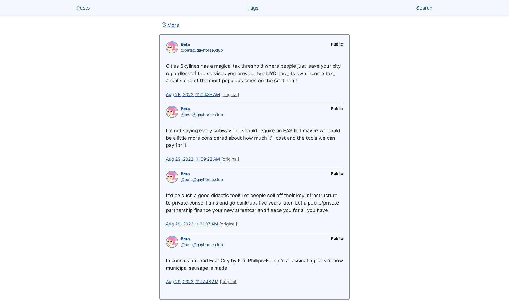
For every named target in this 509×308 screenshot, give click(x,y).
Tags (252, 8)
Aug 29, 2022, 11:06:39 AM (193, 94)
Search (424, 8)
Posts (83, 8)
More (172, 25)
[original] (230, 94)
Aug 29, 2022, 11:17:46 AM (192, 281)
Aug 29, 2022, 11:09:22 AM (193, 159)
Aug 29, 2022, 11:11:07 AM (192, 224)
